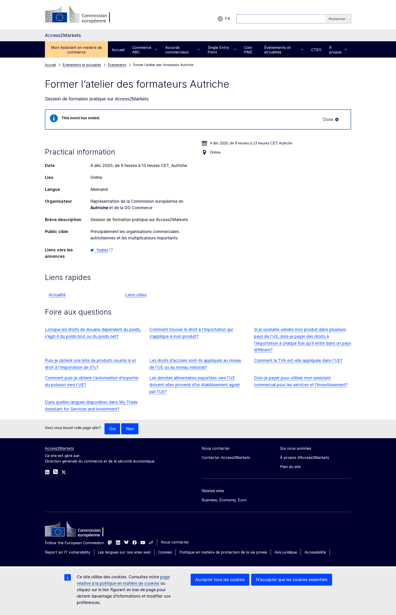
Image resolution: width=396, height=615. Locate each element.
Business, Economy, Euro (224, 500)
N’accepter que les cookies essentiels (291, 579)
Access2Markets (59, 448)
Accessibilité (315, 552)
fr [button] (227, 18)
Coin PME (248, 49)
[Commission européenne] (82, 15)
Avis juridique (286, 552)
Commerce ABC (141, 49)
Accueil (118, 49)
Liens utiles (135, 294)
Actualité (57, 294)
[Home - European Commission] (78, 530)
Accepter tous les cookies (220, 579)
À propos (335, 49)
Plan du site (290, 466)
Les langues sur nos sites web (124, 552)
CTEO (316, 49)
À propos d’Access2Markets (304, 457)
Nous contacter (175, 542)
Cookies (165, 552)
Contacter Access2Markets (226, 457)
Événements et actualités (277, 49)
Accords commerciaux (177, 49)
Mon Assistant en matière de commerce (76, 49)
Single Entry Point (218, 49)
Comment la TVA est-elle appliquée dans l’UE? (298, 360)
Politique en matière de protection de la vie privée (223, 552)
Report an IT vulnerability (67, 552)
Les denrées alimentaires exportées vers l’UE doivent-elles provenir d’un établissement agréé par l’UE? (194, 384)
